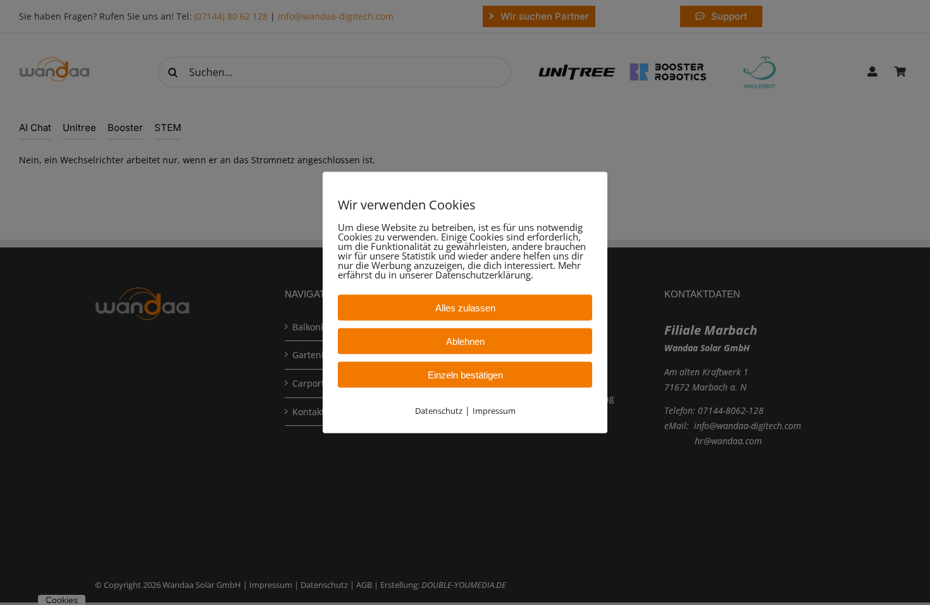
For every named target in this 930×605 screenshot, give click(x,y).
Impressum (494, 410)
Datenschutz (438, 410)
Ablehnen (465, 341)
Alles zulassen (465, 307)
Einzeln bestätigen (465, 375)
